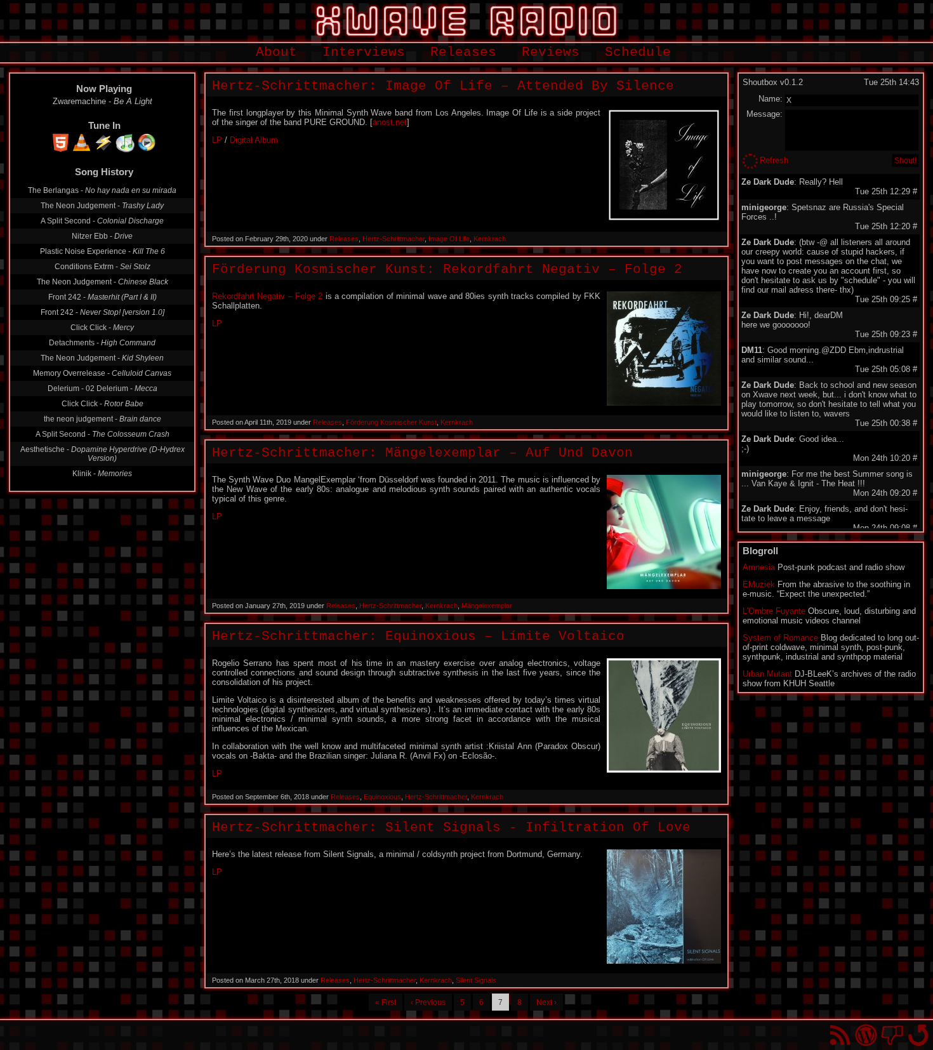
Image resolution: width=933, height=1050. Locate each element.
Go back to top (918, 1035)
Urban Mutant (767, 674)
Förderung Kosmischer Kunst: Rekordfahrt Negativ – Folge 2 (447, 269)
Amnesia (759, 567)
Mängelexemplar (486, 605)
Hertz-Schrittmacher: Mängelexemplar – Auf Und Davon (422, 453)
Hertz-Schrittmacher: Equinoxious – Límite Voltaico (418, 636)
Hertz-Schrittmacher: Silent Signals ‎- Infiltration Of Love (451, 827)
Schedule (638, 52)
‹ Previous (428, 1002)
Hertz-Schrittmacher (393, 239)
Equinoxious (382, 797)
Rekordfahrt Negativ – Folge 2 (267, 296)
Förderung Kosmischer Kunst (391, 422)
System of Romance (780, 637)
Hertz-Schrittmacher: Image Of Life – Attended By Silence (443, 86)
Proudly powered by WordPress (866, 1035)
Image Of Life (449, 239)
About (276, 52)
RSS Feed (840, 1035)
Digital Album (254, 140)
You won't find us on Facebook (892, 1035)
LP (217, 140)
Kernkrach (489, 239)
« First (385, 1002)
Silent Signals (476, 980)
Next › (546, 1002)
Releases (463, 52)
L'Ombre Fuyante (774, 611)
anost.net (390, 122)
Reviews (550, 52)
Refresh (774, 160)
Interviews (363, 52)
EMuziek (759, 584)
